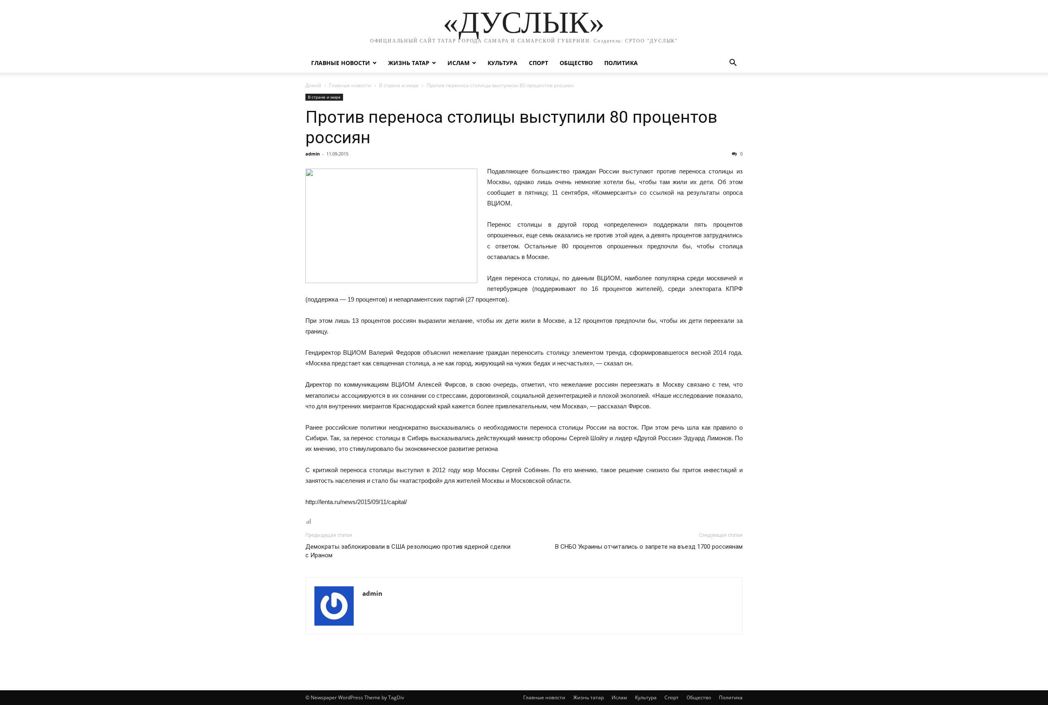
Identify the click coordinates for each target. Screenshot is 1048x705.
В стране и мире (399, 85)
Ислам (458, 63)
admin (312, 154)
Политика (621, 63)
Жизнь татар (408, 63)
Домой (313, 85)
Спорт (538, 63)
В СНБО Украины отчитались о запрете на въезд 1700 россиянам (649, 546)
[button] (733, 64)
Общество (576, 63)
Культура (502, 63)
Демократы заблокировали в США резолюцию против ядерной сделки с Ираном (407, 551)
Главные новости (340, 63)
